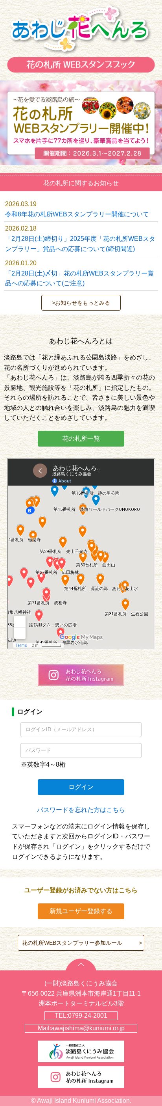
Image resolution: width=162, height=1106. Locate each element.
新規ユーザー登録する (81, 911)
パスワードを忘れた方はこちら (81, 809)
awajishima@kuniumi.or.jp (88, 1028)
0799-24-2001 (87, 1015)
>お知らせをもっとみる (81, 303)
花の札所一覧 (81, 438)
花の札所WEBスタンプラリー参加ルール (72, 943)
